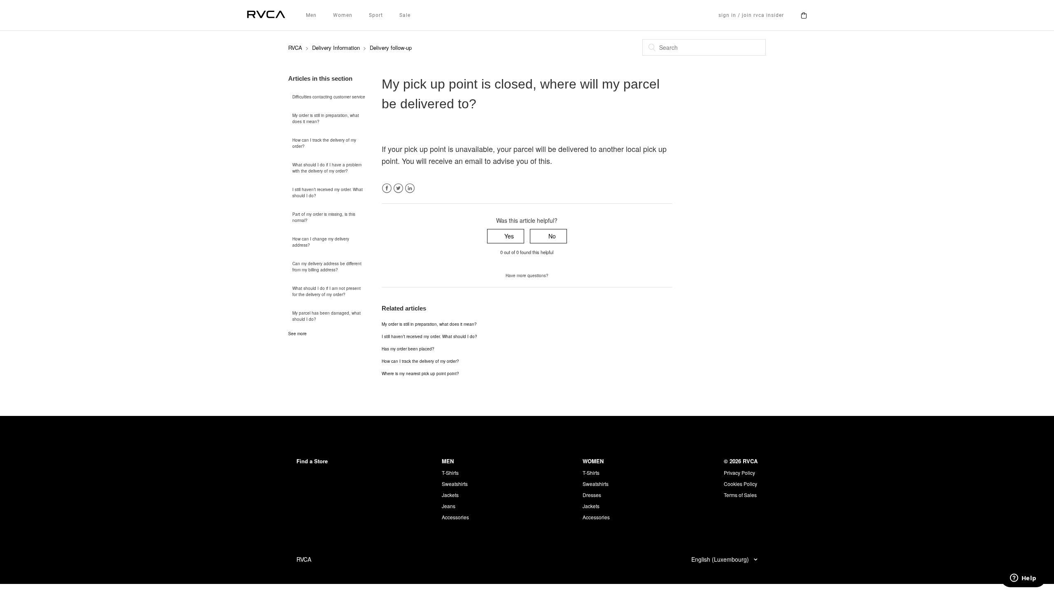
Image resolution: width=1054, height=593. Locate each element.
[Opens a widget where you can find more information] (1023, 578)
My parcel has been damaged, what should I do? (326, 316)
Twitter (398, 188)
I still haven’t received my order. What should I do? (327, 192)
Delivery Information (336, 47)
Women (342, 15)
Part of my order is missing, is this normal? (323, 217)
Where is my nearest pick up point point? (420, 373)
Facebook (387, 188)
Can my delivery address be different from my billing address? (326, 267)
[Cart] (803, 15)
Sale (404, 15)
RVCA (295, 47)
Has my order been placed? (408, 349)
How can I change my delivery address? (320, 242)
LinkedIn (410, 188)
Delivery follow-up (391, 47)
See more (297, 333)
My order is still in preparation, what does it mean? (325, 118)
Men (311, 15)
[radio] (505, 236)
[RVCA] (266, 15)
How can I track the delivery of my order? (324, 143)
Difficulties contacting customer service (328, 97)
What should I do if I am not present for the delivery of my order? (326, 291)
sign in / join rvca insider (751, 15)
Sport (376, 15)
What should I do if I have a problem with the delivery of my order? (326, 168)
